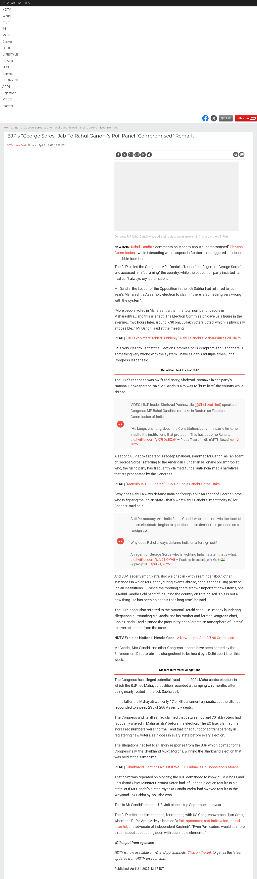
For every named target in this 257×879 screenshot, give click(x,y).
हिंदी (4, 29)
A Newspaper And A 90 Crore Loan (205, 638)
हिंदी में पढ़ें (226, 118)
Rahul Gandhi (141, 247)
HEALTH (8, 61)
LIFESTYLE (10, 54)
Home (9, 127)
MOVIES (8, 35)
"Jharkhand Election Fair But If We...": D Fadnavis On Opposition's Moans (182, 767)
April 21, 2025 (160, 564)
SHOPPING (10, 80)
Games (7, 74)
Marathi (7, 106)
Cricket (7, 41)
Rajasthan (9, 93)
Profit (6, 22)
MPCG (7, 99)
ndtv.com (243, 118)
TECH (6, 67)
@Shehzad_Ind (208, 405)
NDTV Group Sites (15, 3)
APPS (6, 86)
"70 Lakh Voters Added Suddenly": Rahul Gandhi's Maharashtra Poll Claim (183, 338)
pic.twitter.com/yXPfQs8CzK (153, 439)
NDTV (6, 9)
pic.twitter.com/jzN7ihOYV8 (153, 559)
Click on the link (200, 852)
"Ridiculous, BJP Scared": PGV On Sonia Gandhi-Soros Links (173, 484)
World (6, 16)
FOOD (6, 48)
